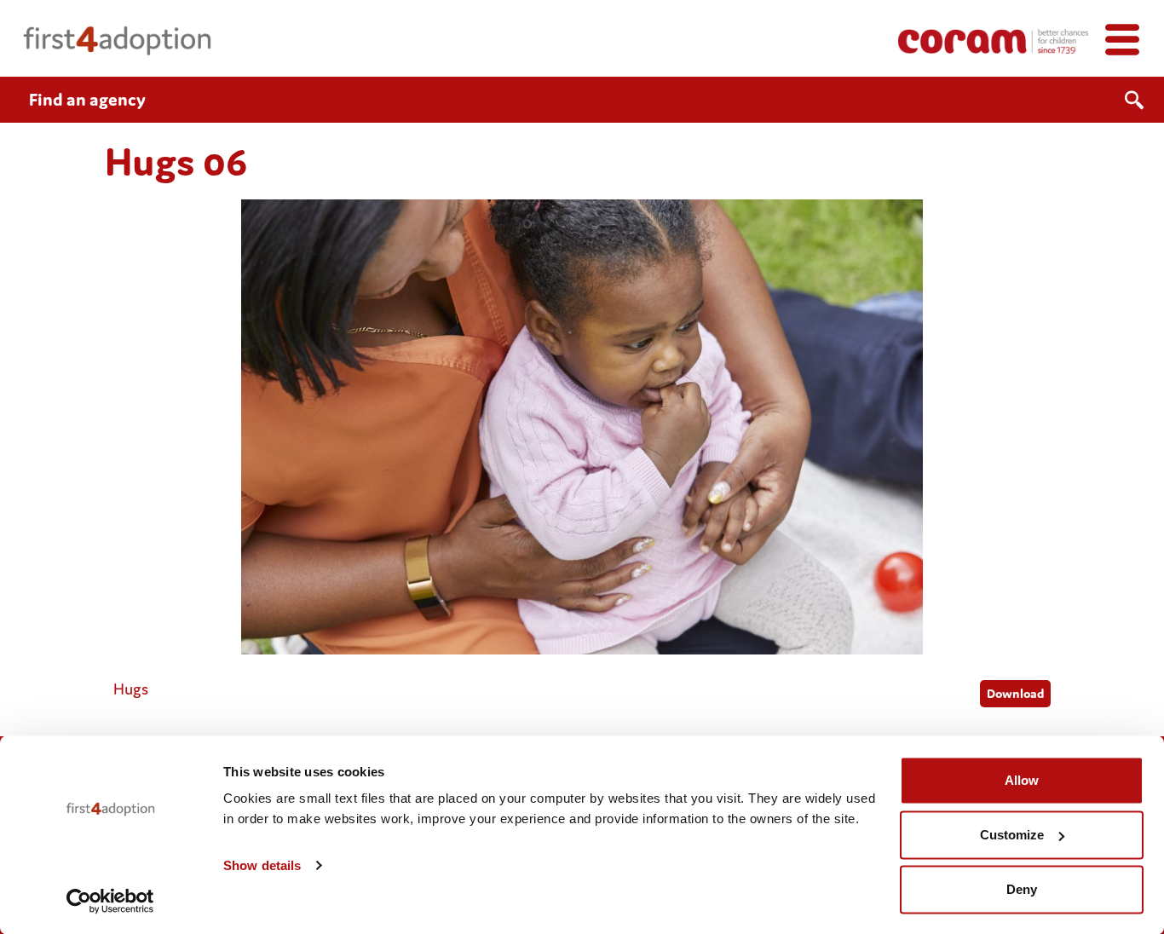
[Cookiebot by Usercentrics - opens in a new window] (110, 901)
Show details (262, 865)
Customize (1012, 834)
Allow (1022, 780)
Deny (1021, 889)
